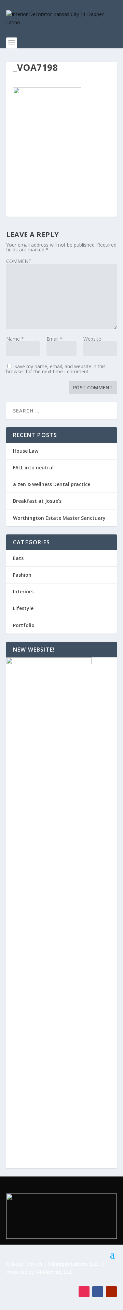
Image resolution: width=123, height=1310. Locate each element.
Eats (18, 558)
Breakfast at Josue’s (37, 501)
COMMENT (18, 261)
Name (15, 339)
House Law (25, 451)
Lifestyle (23, 608)
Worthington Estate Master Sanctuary (59, 518)
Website (92, 339)
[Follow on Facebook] (97, 1291)
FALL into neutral (33, 467)
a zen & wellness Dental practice (51, 484)
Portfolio (24, 625)
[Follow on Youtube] (111, 1291)
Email (54, 339)
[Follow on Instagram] (84, 1291)
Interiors (23, 591)
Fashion (22, 575)
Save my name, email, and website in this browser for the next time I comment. (56, 369)
